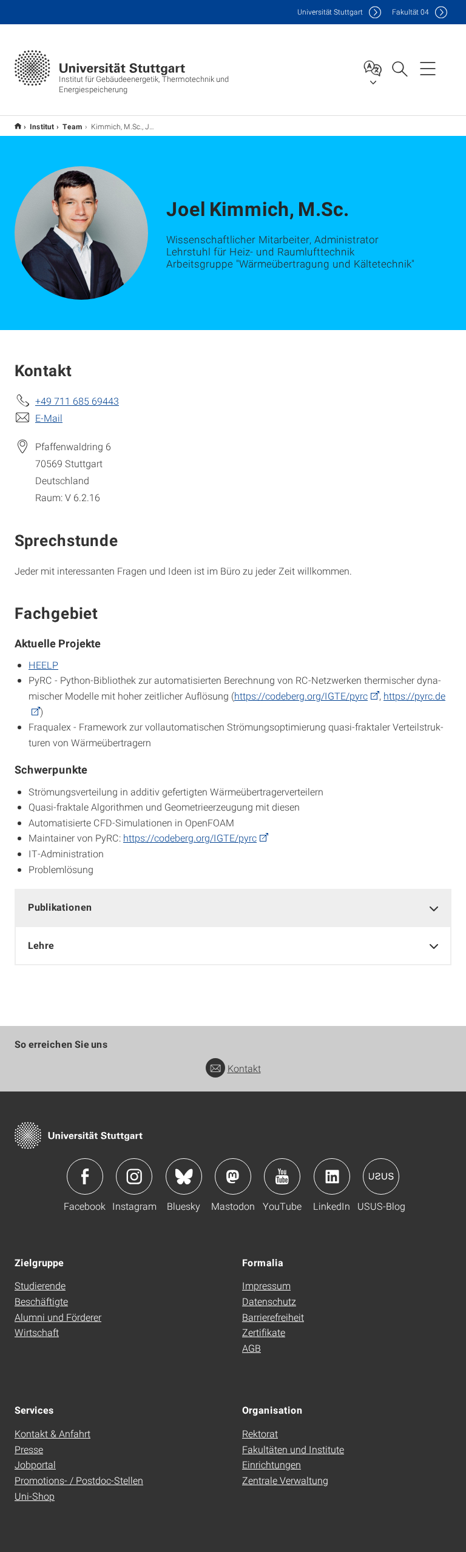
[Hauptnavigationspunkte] (428, 68)
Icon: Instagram (134, 1176)
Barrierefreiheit (273, 1317)
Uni (330, 11)
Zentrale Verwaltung (285, 1480)
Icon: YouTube (282, 1176)
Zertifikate (263, 1332)
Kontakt (244, 1068)
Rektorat (260, 1433)
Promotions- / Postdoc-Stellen (79, 1480)
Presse (29, 1449)
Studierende (40, 1285)
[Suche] (399, 68)
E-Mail (48, 417)
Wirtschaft (37, 1332)
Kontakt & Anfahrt (52, 1433)
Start (18, 126)
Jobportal (35, 1464)
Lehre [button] (41, 945)
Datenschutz (269, 1301)
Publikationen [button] (60, 906)
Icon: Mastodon (233, 1176)
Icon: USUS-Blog (381, 1176)
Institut (42, 126)
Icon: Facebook (85, 1176)
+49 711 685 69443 (77, 400)
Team (72, 126)
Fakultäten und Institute (293, 1449)
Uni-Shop (35, 1496)
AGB (251, 1347)
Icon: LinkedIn (332, 1176)
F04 (410, 11)
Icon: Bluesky (184, 1176)
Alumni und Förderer (58, 1317)
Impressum (266, 1285)
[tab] (233, 907)
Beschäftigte (41, 1301)
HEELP (43, 664)
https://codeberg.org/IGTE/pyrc (301, 695)
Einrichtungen (271, 1464)
